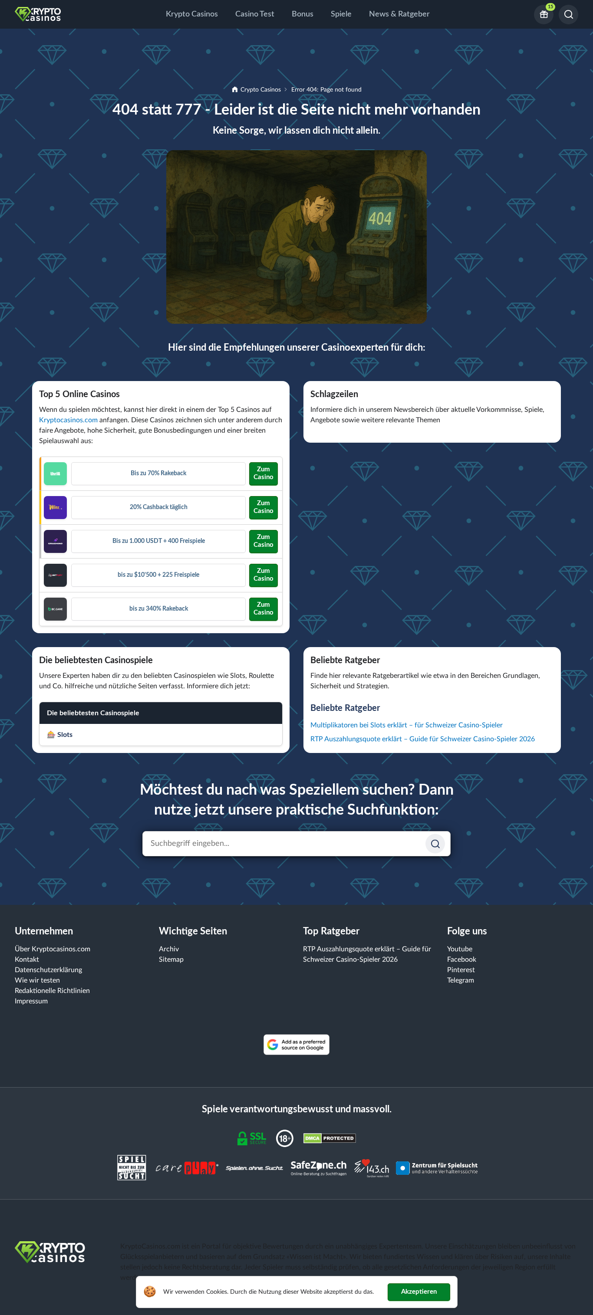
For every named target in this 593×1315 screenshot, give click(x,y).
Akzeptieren (419, 1292)
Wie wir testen (37, 980)
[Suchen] (568, 14)
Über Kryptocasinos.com (52, 949)
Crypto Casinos (260, 90)
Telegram (460, 980)
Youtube (459, 949)
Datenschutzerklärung (48, 970)
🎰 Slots (59, 734)
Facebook (461, 959)
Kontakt (27, 959)
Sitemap (171, 959)
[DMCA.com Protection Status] (329, 1138)
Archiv (169, 949)
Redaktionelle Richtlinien (52, 990)
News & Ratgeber (399, 14)
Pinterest (461, 970)
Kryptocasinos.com (68, 420)
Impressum (31, 1001)
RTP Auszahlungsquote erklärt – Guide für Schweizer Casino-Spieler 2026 (422, 739)
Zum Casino (263, 473)
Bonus (302, 14)
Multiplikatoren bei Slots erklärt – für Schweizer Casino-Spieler (406, 725)
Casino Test (254, 14)
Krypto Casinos (192, 14)
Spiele (341, 14)
